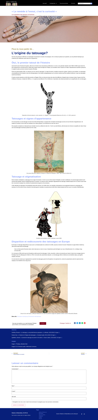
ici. (55, 335)
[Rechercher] (91, 3)
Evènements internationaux (34, 316)
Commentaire (15, 369)
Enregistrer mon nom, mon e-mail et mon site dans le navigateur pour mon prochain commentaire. (36, 401)
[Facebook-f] (81, 414)
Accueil (45, 3)
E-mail (13, 391)
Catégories (52, 3)
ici (59, 332)
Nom (13, 385)
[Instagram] (84, 414)
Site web (14, 396)
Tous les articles (64, 3)
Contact (73, 3)
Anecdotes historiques (22, 316)
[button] (75, 323)
